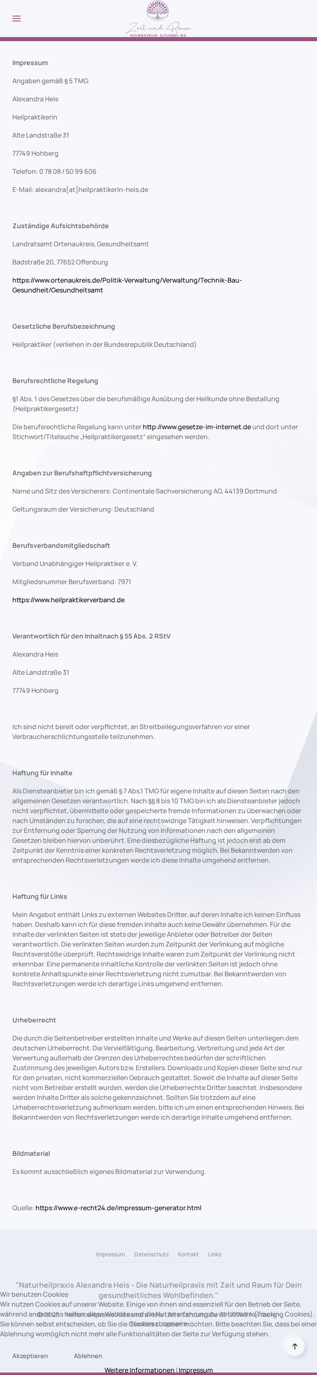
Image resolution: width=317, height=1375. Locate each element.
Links (214, 1254)
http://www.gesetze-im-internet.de (197, 426)
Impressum (110, 1254)
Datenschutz (151, 1254)
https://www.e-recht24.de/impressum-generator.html (118, 1207)
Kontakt (188, 1254)
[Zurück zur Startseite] (158, 18)
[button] (16, 18)
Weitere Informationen (139, 1370)
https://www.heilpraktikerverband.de (68, 599)
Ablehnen (88, 1356)
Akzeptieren (30, 1356)
